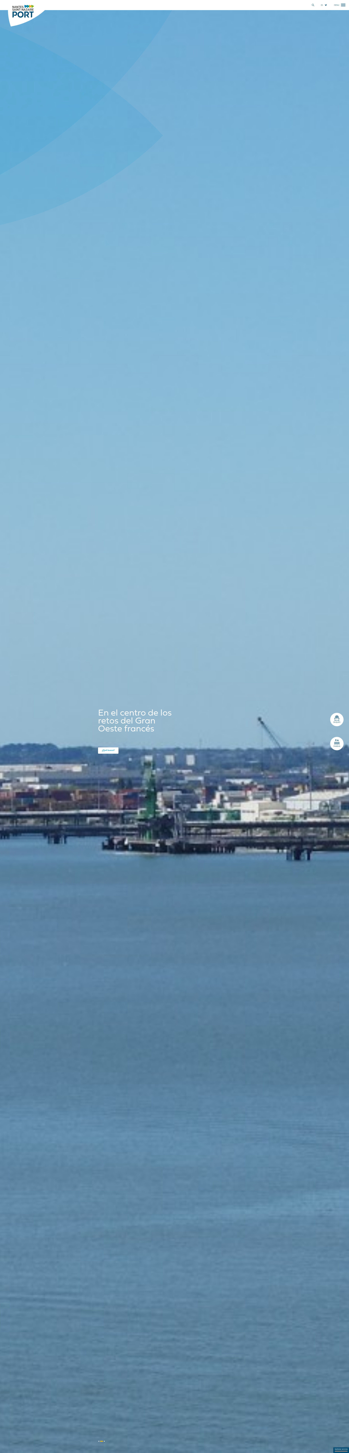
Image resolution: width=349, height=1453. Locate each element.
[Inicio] (23, 11)
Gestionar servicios (341, 1449)
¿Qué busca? (108, 750)
